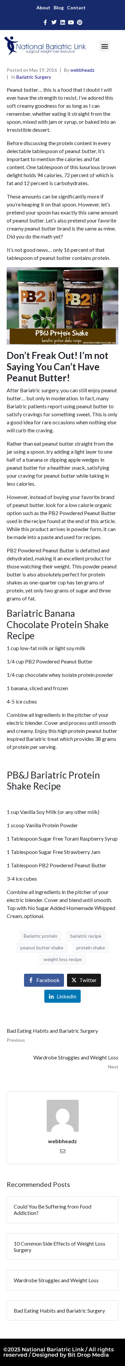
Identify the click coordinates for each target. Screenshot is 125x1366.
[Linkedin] (62, 22)
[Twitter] (54, 22)
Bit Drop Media (88, 1355)
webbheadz (82, 70)
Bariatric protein (40, 936)
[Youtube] (71, 22)
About (43, 7)
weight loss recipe (63, 959)
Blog (59, 7)
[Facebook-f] (45, 22)
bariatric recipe (85, 936)
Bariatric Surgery (33, 77)
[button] (104, 45)
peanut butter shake (41, 947)
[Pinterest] (79, 22)
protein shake (90, 947)
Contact (76, 7)
